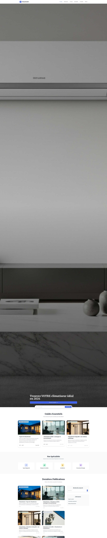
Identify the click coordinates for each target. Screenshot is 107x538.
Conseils (71, 1)
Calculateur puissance (72, 501)
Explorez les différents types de (24, 438)
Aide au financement (72, 503)
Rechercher (68, 406)
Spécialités (76, 1)
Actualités (81, 1)
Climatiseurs (66, 1)
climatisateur (32, 438)
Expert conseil (71, 499)
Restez (86, 1)
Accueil (61, 1)
